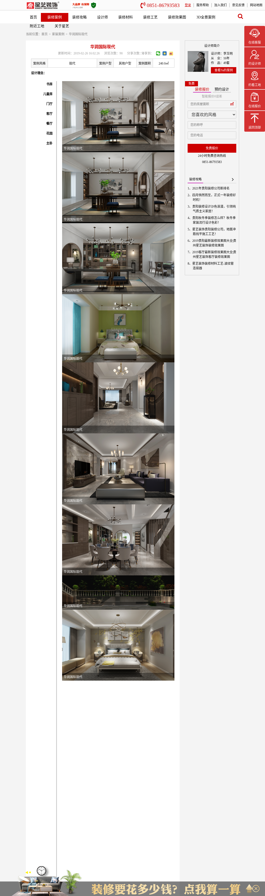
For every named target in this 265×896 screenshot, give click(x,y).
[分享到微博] (171, 53)
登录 (188, 5)
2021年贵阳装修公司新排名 (211, 188)
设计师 (102, 17)
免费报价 (212, 148)
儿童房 (48, 94)
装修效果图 (177, 17)
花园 (49, 133)
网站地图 (256, 5)
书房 (49, 84)
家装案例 (58, 34)
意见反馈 (238, 5)
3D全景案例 (205, 17)
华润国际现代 (78, 34)
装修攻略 (79, 17)
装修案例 (54, 17)
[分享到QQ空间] (165, 53)
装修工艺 (150, 17)
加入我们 (220, 5)
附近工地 (37, 26)
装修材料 (125, 17)
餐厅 (49, 123)
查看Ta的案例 (224, 70)
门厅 (49, 104)
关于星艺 (62, 26)
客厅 (49, 114)
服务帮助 (202, 5)
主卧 (49, 143)
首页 (33, 17)
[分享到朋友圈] (158, 53)
